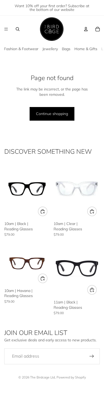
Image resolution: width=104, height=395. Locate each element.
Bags (66, 48)
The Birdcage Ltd (42, 377)
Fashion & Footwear (21, 48)
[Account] (86, 29)
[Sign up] (91, 356)
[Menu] (6, 29)
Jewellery (50, 48)
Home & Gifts (85, 48)
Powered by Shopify (71, 377)
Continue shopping (52, 113)
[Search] (17, 29)
